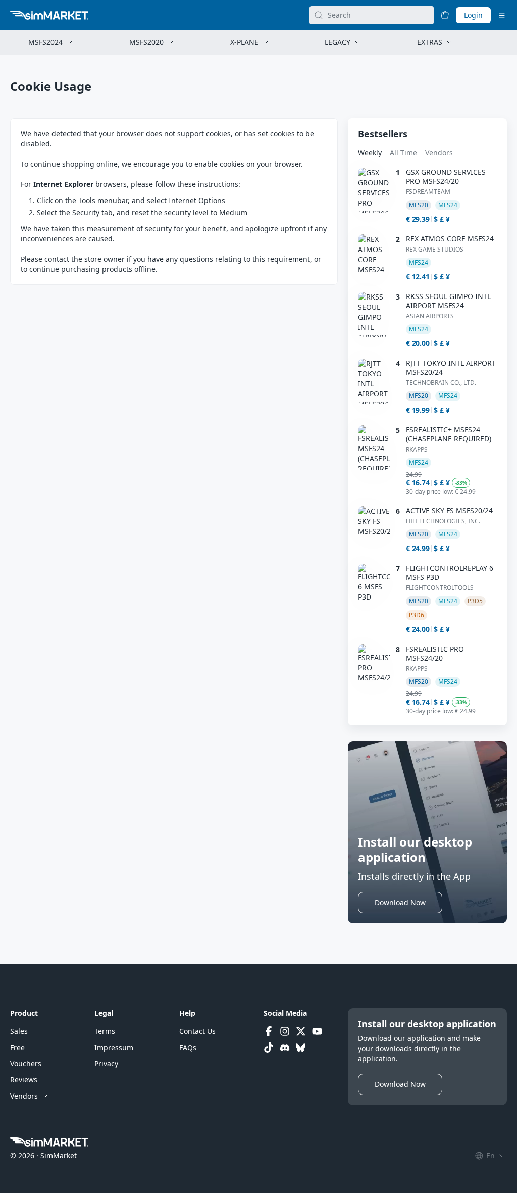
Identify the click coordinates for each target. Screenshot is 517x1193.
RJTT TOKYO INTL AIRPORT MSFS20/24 (451, 368)
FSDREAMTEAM (428, 192)
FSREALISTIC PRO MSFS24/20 (435, 653)
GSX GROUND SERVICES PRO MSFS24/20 (446, 177)
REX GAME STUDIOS (434, 249)
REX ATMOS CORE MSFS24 (450, 238)
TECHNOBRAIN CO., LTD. (441, 383)
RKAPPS (417, 449)
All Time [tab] (403, 152)
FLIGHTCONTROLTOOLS (440, 588)
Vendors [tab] (439, 152)
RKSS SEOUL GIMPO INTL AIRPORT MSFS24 (448, 301)
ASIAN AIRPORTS (430, 316)
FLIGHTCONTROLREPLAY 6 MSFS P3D (449, 573)
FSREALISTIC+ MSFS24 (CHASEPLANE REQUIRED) (448, 434)
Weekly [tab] (370, 152)
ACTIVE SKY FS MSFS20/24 (449, 510)
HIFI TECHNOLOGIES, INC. (443, 521)
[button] (400, 902)
